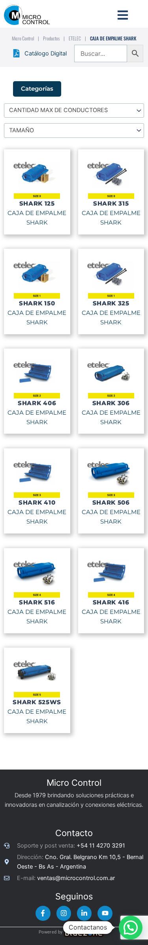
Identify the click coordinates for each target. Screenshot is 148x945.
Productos (51, 38)
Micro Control (23, 38)
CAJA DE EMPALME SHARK (36, 218)
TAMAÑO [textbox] (21, 130)
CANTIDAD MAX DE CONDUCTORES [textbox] (58, 110)
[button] (130, 927)
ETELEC (75, 38)
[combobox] (74, 110)
